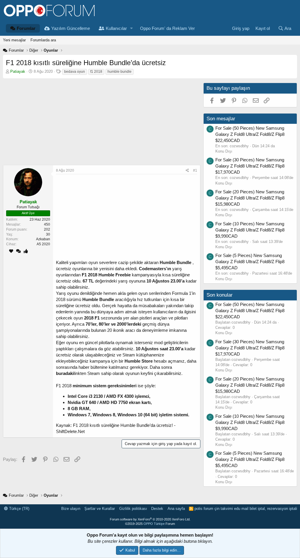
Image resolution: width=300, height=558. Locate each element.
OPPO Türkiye (154, 523)
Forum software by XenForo (150, 519)
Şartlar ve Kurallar (99, 508)
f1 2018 (96, 72)
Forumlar (26, 28)
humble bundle (120, 72)
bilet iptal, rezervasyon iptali (273, 508)
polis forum (204, 508)
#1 (195, 170)
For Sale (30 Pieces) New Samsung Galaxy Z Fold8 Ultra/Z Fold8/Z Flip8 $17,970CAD (249, 166)
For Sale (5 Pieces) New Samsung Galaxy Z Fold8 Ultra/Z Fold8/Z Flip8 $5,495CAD (249, 261)
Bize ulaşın (70, 508)
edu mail (241, 508)
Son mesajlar (221, 118)
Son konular (220, 295)
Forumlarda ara (43, 40)
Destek (157, 508)
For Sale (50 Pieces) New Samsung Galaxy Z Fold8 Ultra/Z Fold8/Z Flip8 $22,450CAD (249, 134)
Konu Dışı (223, 151)
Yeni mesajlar (14, 40)
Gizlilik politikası (133, 508)
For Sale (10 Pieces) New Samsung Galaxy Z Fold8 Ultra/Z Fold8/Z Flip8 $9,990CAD (249, 230)
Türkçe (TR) (18, 508)
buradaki (65, 373)
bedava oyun (74, 72)
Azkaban (43, 239)
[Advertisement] (100, 124)
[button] (131, 28)
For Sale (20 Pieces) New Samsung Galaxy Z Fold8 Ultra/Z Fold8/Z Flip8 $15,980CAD (249, 198)
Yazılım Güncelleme (70, 28)
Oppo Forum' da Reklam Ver (167, 28)
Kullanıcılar (116, 28)
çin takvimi (223, 508)
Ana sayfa (176, 508)
